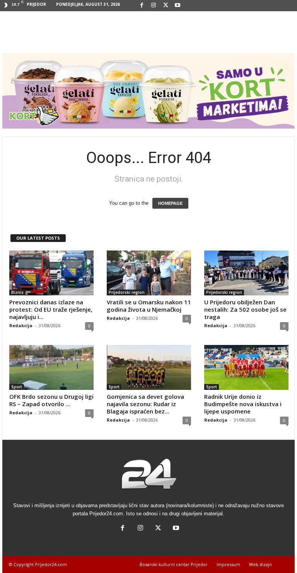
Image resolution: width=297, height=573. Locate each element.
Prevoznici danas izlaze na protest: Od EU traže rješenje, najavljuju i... (50, 309)
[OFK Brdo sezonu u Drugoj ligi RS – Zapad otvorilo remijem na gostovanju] (51, 367)
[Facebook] (141, 5)
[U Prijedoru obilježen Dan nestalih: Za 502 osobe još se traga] (246, 272)
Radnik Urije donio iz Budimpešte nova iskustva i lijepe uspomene (243, 404)
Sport (16, 386)
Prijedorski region (127, 292)
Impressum (228, 564)
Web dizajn (260, 564)
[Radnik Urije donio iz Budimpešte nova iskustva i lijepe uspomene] (246, 367)
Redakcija (20, 325)
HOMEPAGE (170, 203)
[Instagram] (153, 5)
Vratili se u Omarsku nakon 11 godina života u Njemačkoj (149, 305)
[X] (165, 5)
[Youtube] (177, 5)
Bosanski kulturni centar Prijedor (174, 564)
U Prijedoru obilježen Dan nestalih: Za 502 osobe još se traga (245, 309)
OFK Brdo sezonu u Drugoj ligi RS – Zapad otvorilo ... (51, 400)
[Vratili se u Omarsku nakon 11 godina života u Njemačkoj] (149, 272)
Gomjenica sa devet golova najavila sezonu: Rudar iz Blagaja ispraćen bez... (145, 404)
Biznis (17, 292)
